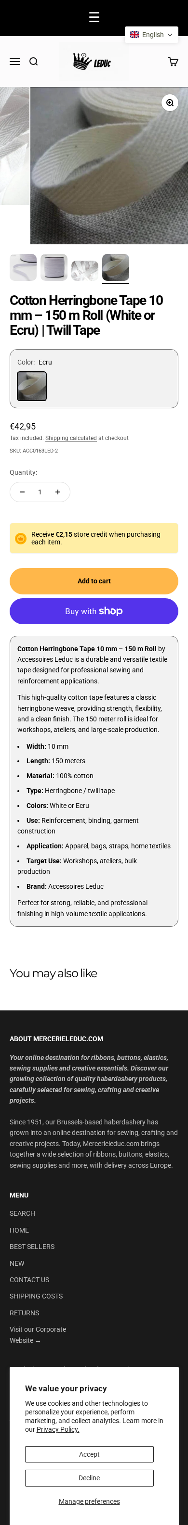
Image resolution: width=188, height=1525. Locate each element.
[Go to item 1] (23, 269)
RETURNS (24, 1313)
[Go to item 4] (115, 269)
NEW (17, 1263)
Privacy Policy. (58, 1429)
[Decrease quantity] (22, 492)
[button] (151, 34)
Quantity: (23, 472)
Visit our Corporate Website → (38, 1334)
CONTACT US (29, 1280)
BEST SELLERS (32, 1246)
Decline (89, 1478)
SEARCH (22, 1213)
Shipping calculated (71, 438)
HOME (19, 1230)
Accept (89, 1454)
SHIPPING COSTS (36, 1296)
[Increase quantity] (58, 492)
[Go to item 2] (53, 269)
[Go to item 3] (84, 272)
